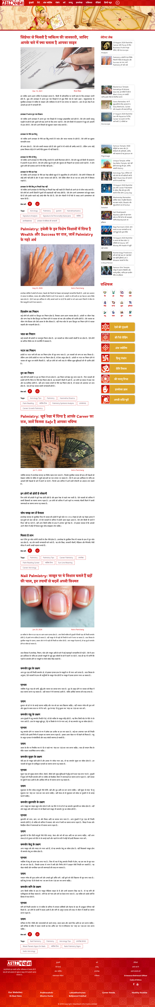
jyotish (58, 211)
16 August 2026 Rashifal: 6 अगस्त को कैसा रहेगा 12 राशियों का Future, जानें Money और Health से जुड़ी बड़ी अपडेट (116, 243)
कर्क (130, 296)
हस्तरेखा (79, 2)
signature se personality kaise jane (57, 216)
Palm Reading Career (31, 562)
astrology (34, 211)
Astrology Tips (35, 398)
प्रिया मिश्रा (77, 91)
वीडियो (98, 2)
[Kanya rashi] (113, 302)
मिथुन (121, 296)
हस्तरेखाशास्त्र (27, 221)
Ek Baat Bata (15, 996)
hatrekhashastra (73, 211)
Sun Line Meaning (65, 562)
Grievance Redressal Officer (135, 975)
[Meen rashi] (130, 312)
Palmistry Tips (48, 557)
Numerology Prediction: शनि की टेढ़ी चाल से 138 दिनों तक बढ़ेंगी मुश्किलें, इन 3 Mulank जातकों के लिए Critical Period (116, 258)
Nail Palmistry (35, 941)
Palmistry (50, 398)
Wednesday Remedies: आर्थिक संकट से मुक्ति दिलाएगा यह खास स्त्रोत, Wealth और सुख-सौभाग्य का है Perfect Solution (116, 202)
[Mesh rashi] (105, 292)
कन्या (113, 306)
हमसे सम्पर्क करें (135, 971)
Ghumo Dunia (46, 996)
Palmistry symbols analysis (63, 403)
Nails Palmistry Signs (72, 946)
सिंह (105, 306)
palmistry (47, 211)
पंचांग (57, 2)
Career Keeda (108, 992)
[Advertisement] (117, 76)
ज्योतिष (78, 216)
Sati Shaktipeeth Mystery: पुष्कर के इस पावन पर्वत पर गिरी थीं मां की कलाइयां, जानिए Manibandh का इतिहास (116, 217)
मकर (113, 315)
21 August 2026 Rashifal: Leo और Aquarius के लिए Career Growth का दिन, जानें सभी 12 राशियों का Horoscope (116, 119)
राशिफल (89, 2)
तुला (122, 306)
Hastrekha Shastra (67, 398)
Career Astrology (29, 568)
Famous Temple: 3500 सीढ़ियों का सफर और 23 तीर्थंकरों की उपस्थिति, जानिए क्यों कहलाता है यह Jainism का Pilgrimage (116, 151)
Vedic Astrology (29, 951)
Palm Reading (28, 403)
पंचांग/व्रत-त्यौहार (58, 975)
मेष (105, 296)
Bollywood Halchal (77, 996)
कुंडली (31, 2)
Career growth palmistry (33, 408)
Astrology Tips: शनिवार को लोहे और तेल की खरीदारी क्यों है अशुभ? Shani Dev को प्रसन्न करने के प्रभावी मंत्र (122, 177)
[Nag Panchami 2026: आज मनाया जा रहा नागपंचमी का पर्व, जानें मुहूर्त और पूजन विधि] (106, 230)
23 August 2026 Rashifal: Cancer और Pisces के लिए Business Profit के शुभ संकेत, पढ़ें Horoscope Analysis (116, 47)
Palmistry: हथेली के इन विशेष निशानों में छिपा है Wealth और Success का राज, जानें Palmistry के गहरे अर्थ (122, 61)
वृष (113, 296)
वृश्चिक (130, 306)
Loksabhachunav (77, 992)
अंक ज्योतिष (47, 2)
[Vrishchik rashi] (130, 302)
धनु (105, 315)
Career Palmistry (66, 557)
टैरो (38, 2)
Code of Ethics (136, 980)
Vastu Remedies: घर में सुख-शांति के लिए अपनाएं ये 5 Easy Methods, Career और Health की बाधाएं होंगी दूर (122, 105)
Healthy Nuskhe (139, 992)
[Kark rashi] (130, 292)
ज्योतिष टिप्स (43, 403)
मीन (130, 315)
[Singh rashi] (105, 302)
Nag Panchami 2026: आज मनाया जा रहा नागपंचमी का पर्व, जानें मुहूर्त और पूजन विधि (122, 229)
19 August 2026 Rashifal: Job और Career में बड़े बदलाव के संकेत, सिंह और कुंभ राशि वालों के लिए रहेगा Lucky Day (122, 189)
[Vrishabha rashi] (113, 292)
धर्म (64, 2)
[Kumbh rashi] (122, 312)
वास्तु (71, 2)
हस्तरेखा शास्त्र (81, 941)
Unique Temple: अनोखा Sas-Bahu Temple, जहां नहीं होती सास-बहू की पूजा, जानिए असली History (123, 164)
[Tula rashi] (122, 302)
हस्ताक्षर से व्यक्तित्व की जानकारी (47, 221)
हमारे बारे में (135, 967)
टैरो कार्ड (58, 967)
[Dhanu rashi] (105, 312)
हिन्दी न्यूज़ (108, 2)
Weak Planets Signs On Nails (34, 946)
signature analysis (30, 216)
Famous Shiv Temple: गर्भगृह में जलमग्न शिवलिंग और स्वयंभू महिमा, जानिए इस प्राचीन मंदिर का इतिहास (122, 271)
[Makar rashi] (113, 312)
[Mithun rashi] (122, 292)
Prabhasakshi (46, 992)
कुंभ (122, 315)
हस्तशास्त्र (82, 403)
